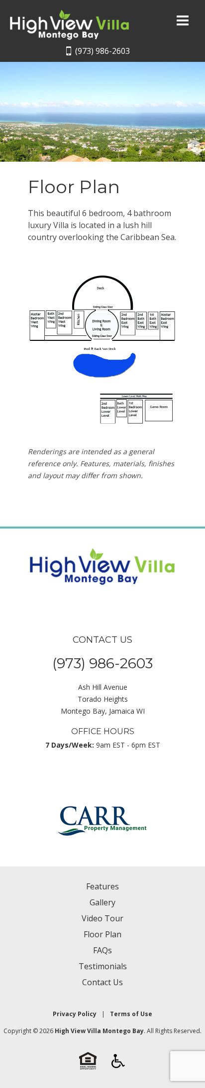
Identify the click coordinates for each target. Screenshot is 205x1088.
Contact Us (102, 982)
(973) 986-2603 (102, 50)
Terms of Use (131, 1014)
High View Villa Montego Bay (99, 1031)
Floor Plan (102, 934)
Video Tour (102, 918)
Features (102, 886)
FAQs (102, 950)
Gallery (102, 902)
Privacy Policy (75, 1014)
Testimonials (103, 966)
